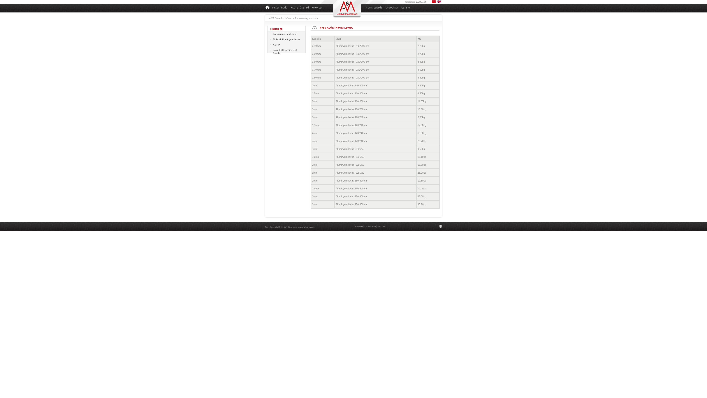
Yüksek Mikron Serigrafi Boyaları (285, 50)
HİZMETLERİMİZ (374, 7)
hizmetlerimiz (370, 226)
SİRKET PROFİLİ (279, 7)
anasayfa (359, 226)
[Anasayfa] (267, 8)
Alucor (276, 44)
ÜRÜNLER (317, 7)
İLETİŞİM (405, 7)
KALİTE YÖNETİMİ (300, 7)
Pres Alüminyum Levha (284, 34)
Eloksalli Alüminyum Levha (286, 39)
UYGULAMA (392, 7)
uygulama (381, 226)
